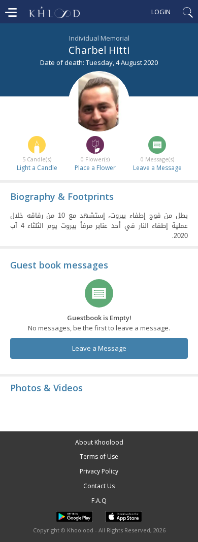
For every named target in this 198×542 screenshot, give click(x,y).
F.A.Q (99, 500)
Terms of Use (99, 456)
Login (161, 11)
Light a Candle (37, 167)
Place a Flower (95, 167)
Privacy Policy (99, 471)
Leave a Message (157, 167)
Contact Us (99, 486)
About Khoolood (99, 442)
